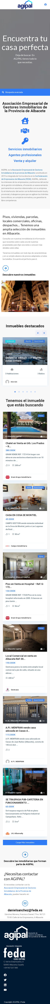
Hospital (11, 577)
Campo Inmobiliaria (19, 546)
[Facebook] (5, 975)
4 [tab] (27, 391)
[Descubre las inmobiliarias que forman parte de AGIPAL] (25, 855)
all (8, 508)
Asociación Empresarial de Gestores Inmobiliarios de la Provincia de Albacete (20, 891)
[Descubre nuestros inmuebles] (6, 268)
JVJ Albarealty (17, 833)
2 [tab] (19, 391)
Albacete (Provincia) (19, 508)
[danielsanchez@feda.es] (25, 903)
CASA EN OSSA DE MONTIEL (21, 515)
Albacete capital (14, 436)
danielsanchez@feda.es (25, 910)
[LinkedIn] (5, 984)
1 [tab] (15, 391)
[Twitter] (5, 980)
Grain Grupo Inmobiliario (21, 477)
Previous (38, 333)
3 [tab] (23, 391)
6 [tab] (35, 391)
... (17, 460)
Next (44, 333)
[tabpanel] (25, 362)
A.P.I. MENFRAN (17, 761)
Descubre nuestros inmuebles (19, 274)
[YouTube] (5, 990)
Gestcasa (15, 690)
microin (14, 382)
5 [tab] (31, 391)
